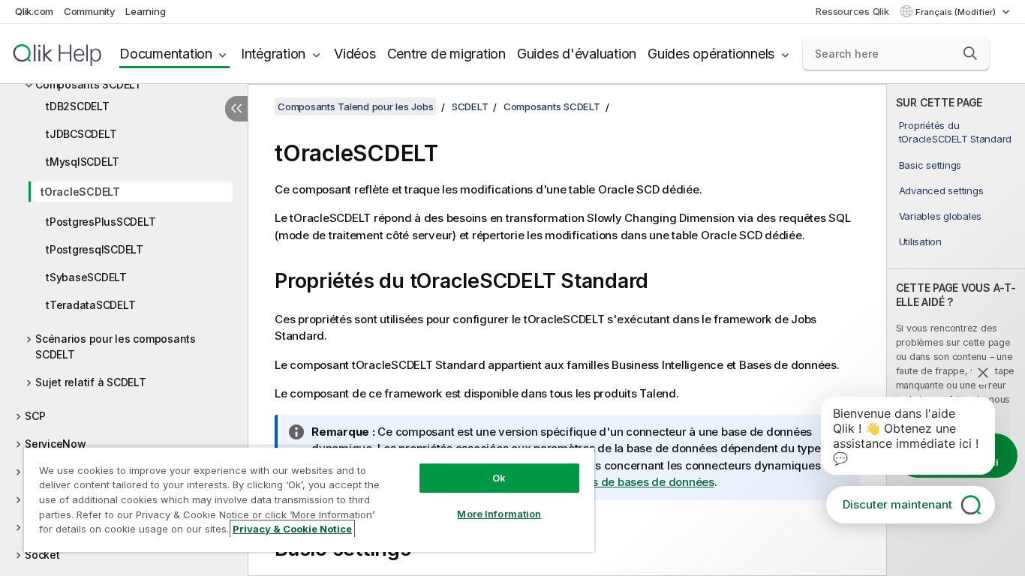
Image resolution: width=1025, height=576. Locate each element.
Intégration (273, 54)
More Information (499, 514)
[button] (970, 53)
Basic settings (930, 165)
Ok (499, 478)
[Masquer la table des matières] (236, 109)
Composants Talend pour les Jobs (355, 106)
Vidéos (355, 54)
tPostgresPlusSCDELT (100, 221)
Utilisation (920, 242)
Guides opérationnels (711, 54)
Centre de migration (446, 54)
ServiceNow (55, 443)
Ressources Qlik (852, 11)
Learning (145, 11)
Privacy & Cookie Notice (292, 529)
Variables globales (940, 216)
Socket (42, 554)
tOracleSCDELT (80, 191)
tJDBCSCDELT (81, 134)
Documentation (165, 54)
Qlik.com (34, 11)
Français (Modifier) (956, 12)
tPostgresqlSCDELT (94, 249)
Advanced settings (941, 190)
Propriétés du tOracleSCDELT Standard (955, 132)
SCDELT (470, 106)
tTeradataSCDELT (90, 304)
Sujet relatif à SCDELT (90, 382)
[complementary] (956, 330)
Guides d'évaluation (576, 54)
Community (90, 11)
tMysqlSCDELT (82, 161)
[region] (309, 499)
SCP (35, 416)
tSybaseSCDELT (86, 277)
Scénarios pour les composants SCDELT (115, 346)
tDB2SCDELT (78, 106)
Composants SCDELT (88, 84)
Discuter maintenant (897, 504)
